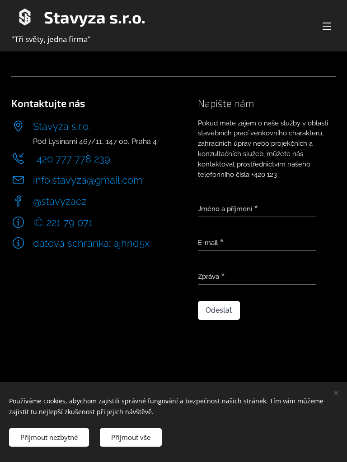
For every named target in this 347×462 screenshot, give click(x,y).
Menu (327, 26)
